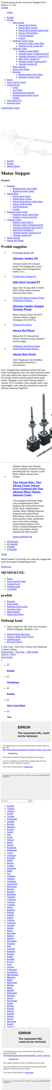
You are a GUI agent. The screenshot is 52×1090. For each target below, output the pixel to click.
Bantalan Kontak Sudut (29, 77)
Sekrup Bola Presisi (27, 25)
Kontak (10, 670)
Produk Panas (7, 652)
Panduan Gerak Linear (23, 41)
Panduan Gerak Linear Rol (30, 46)
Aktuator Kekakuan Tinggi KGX (33, 56)
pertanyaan (18, 536)
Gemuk (21, 38)
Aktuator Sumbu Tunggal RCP (32, 61)
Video (15, 87)
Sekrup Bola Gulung (27, 28)
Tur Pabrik (17, 90)
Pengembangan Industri (23, 92)
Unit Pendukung (26, 35)
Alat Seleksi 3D (14, 100)
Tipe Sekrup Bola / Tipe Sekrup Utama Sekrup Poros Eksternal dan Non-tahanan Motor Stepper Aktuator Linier (28, 488)
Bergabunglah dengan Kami (25, 95)
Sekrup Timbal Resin (28, 33)
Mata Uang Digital (16, 705)
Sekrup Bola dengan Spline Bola (33, 30)
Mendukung (13, 682)
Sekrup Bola (18, 22)
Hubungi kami (13, 103)
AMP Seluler (32, 652)
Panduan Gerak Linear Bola (31, 43)
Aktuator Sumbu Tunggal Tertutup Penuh (28, 308)
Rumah (10, 17)
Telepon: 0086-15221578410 (20, 636)
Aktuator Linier (20, 48)
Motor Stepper (19, 66)
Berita (9, 79)
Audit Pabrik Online (10, 108)
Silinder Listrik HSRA (28, 51)
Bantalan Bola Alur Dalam (30, 74)
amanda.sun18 (13, 639)
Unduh (16, 98)
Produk (10, 20)
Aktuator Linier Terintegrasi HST (33, 53)
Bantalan (17, 72)
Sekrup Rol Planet (21, 69)
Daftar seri (27, 536)
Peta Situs (20, 652)
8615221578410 (14, 642)
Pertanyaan (6, 566)
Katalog (11, 694)
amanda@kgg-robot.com (18, 634)
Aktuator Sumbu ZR (27, 64)
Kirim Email (6, 657)
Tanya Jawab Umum (16, 82)
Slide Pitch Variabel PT (29, 59)
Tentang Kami (13, 85)
